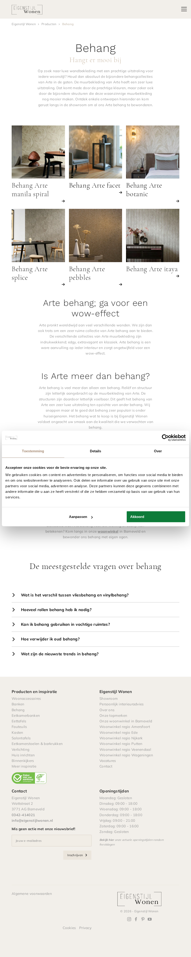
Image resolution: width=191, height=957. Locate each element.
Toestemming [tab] (33, 451)
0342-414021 (23, 815)
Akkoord (137, 517)
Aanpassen (78, 517)
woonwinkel (108, 531)
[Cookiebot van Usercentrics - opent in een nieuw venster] (165, 437)
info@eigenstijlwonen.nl (32, 820)
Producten (48, 24)
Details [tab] (95, 451)
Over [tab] (158, 451)
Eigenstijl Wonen (24, 24)
